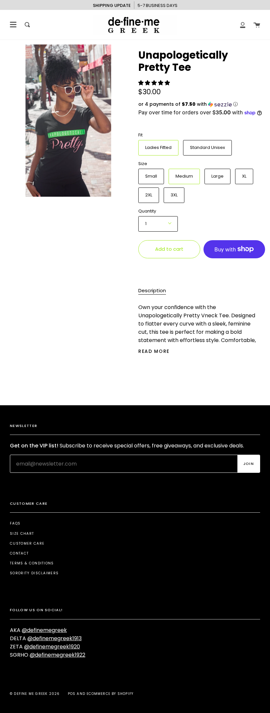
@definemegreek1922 (57, 655)
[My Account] (243, 25)
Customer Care (27, 543)
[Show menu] (13, 25)
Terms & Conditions (32, 563)
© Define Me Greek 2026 (35, 693)
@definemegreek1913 (54, 638)
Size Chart (22, 533)
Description (152, 290)
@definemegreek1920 (52, 646)
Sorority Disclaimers (34, 573)
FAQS (15, 523)
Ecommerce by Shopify (110, 693)
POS (72, 693)
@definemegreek (44, 630)
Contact (19, 553)
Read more (154, 351)
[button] (154, 83)
